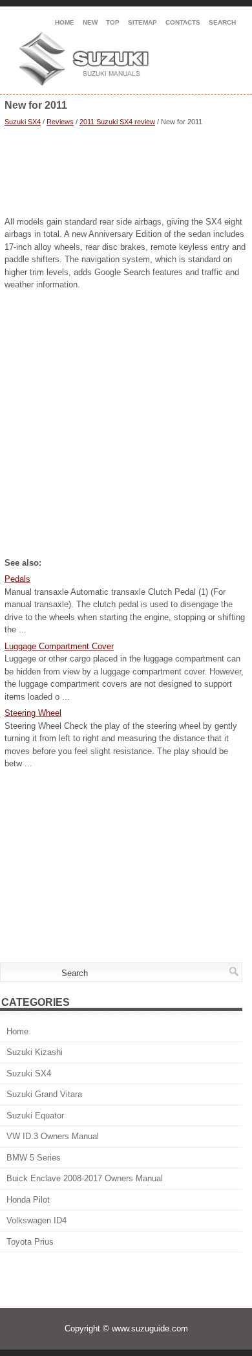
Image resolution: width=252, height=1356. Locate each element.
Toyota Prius (30, 1242)
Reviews (60, 122)
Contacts (182, 22)
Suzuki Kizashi (34, 1052)
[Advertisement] (126, 173)
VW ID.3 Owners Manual (52, 1136)
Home (64, 22)
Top (113, 22)
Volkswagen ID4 (36, 1220)
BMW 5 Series (33, 1157)
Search (222, 22)
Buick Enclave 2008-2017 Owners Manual (84, 1178)
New (90, 22)
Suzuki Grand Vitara (44, 1094)
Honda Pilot (28, 1200)
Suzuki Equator (35, 1115)
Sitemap (142, 22)
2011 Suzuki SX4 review (117, 122)
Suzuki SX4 (23, 122)
